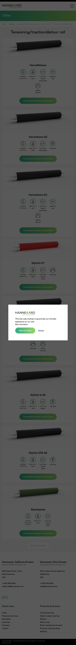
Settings (41, 330)
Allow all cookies (25, 330)
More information (21, 324)
